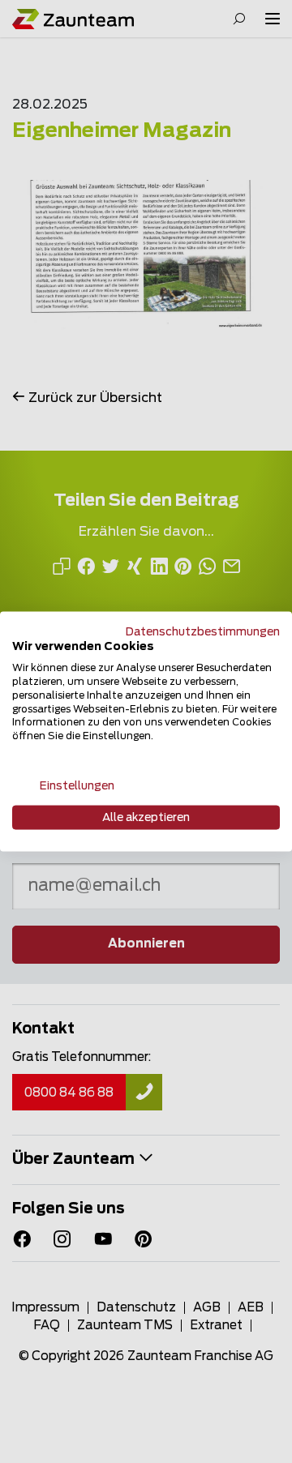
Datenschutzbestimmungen (203, 631)
